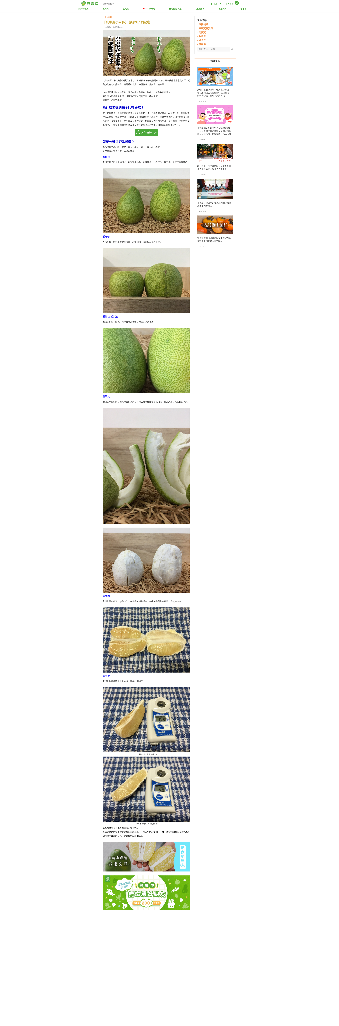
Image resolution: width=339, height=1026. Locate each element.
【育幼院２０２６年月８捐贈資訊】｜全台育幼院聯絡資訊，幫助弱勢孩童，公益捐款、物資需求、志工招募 (214, 131)
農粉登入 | (218, 4)
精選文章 (215, 61)
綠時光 (149, 9)
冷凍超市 (202, 9)
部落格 (246, 9)
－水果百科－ (108, 17)
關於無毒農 (84, 9)
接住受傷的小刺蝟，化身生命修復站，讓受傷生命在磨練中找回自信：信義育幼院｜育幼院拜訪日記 (214, 92)
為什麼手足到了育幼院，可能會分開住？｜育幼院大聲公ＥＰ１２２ (214, 167)
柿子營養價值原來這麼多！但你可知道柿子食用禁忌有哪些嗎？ (214, 239)
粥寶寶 (107, 9)
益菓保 (128, 9)
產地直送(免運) (175, 9)
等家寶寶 (225, 9)
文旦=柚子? (146, 132)
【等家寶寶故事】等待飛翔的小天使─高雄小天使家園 (215, 204)
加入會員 (229, 4)
